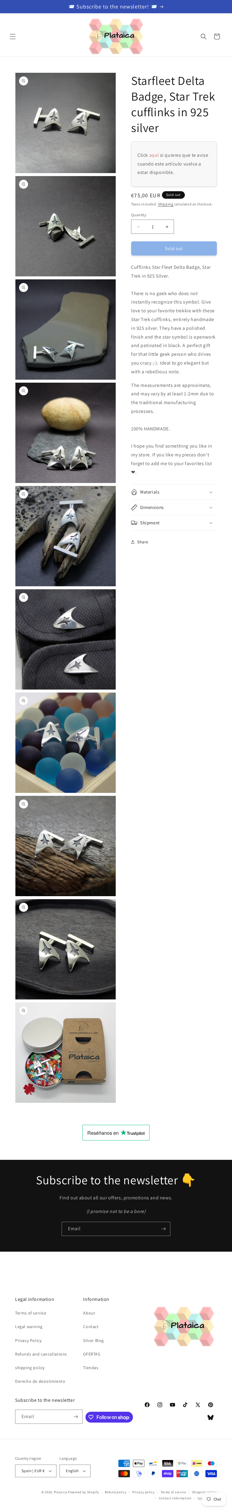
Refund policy (115, 1492)
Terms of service (31, 1313)
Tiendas (90, 1367)
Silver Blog (93, 1340)
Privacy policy (143, 1492)
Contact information (175, 1498)
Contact (90, 1326)
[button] (12, 36)
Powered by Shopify (83, 1492)
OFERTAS (91, 1354)
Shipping (165, 204)
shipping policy (30, 1367)
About (89, 1313)
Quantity (138, 214)
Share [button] (142, 542)
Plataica (60, 1492)
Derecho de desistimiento (40, 1381)
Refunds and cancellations (41, 1354)
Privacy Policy (28, 1340)
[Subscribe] (163, 1229)
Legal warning (29, 1326)
